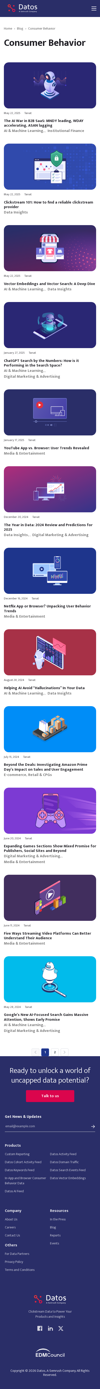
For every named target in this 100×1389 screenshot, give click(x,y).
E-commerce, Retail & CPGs (28, 775)
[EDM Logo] (50, 1352)
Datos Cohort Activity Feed (23, 1162)
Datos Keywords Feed (19, 1170)
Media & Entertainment (24, 454)
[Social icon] (40, 1328)
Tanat (28, 113)
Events (54, 1243)
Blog (53, 1227)
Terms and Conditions (19, 1269)
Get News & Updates (23, 1117)
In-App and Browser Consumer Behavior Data (25, 1181)
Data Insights (16, 212)
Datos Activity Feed (63, 1154)
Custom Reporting (17, 1154)
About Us (11, 1219)
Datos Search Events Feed (68, 1170)
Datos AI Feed (14, 1191)
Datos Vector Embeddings (68, 1178)
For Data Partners (17, 1253)
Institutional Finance (66, 131)
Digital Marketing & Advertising (32, 377)
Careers (10, 1227)
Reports (55, 1235)
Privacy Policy (14, 1261)
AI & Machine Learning (24, 131)
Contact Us (12, 1235)
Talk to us (50, 1096)
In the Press (58, 1219)
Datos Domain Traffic (64, 1162)
